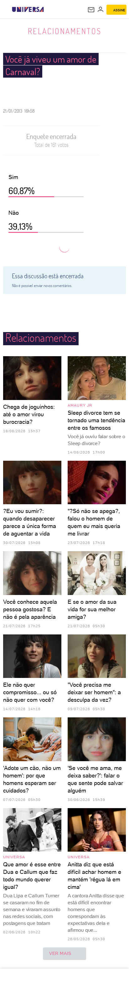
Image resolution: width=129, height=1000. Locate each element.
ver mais (60, 953)
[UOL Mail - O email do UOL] (91, 9)
